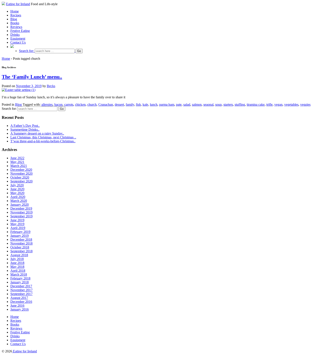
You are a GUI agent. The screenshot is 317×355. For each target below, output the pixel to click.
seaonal (208, 104)
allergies (47, 104)
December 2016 (21, 301)
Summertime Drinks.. (24, 129)
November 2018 (21, 243)
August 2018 (19, 255)
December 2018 (21, 239)
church (92, 104)
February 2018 (20, 278)
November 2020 (21, 173)
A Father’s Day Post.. (25, 125)
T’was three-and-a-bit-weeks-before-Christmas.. (42, 141)
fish (138, 104)
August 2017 (19, 298)
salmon (197, 104)
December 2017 (21, 286)
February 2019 (20, 232)
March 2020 (18, 201)
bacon (58, 104)
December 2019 (21, 208)
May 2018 (17, 267)
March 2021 (18, 166)
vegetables (291, 104)
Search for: (26, 51)
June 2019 (17, 220)
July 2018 (17, 259)
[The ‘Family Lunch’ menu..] (18, 90)
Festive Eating (20, 31)
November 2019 (21, 212)
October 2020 (19, 177)
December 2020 (21, 169)
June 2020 (17, 189)
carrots (68, 104)
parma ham (166, 104)
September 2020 (21, 181)
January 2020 (19, 204)
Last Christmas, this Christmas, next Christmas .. (43, 137)
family (130, 104)
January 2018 (19, 282)
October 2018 (19, 247)
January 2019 (19, 235)
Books (14, 23)
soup (218, 104)
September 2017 (21, 294)
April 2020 (17, 197)
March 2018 (18, 274)
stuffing (240, 104)
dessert (119, 104)
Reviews (16, 27)
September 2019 (21, 216)
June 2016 (17, 305)
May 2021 (17, 162)
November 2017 (21, 290)
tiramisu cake (256, 104)
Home (14, 11)
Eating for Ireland (18, 4)
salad (186, 104)
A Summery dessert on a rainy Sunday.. (37, 133)
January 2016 (19, 309)
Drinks (15, 34)
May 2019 (17, 224)
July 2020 (17, 185)
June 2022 (17, 158)
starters (228, 104)
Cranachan (105, 104)
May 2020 (17, 193)
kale (145, 104)
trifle (269, 104)
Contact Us (18, 42)
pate (179, 104)
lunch (153, 104)
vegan (278, 104)
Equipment (17, 38)
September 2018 (21, 251)
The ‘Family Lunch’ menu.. (32, 77)
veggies (305, 104)
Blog (13, 19)
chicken (80, 104)
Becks (51, 86)
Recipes (15, 15)
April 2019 (17, 228)
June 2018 (17, 263)
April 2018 (17, 270)
